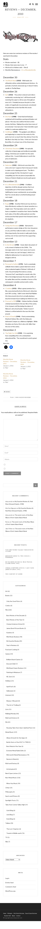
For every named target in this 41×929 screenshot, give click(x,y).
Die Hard (8, 116)
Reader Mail (7, 915)
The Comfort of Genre (13, 574)
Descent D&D (11, 664)
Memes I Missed (11, 701)
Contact (18, 915)
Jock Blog (9, 814)
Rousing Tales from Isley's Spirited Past (19, 728)
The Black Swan (10, 80)
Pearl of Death (10, 316)
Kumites (9, 632)
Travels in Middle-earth (14, 833)
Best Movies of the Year (14, 620)
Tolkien (7, 823)
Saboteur (8, 165)
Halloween (9, 691)
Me (6, 722)
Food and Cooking (11, 649)
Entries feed (9, 882)
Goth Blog (9, 810)
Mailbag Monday (10, 713)
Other (7, 788)
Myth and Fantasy (11, 763)
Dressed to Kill (10, 301)
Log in (7, 878)
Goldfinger (9, 132)
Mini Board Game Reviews (14, 668)
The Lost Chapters (12, 829)
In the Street (9, 245)
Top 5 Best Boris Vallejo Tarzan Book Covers (19, 550)
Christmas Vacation (12, 148)
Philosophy (9, 792)
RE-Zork (9, 677)
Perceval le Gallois (11, 264)
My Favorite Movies (12, 641)
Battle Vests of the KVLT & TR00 (17, 742)
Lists (7, 709)
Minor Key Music (11, 783)
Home (4, 913)
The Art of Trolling (12, 705)
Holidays (8, 681)
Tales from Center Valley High (15, 805)
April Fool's (10, 686)
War (6, 842)
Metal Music (9, 732)
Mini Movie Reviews (23, 397)
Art (6, 591)
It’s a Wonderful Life (29, 70)
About (13, 915)
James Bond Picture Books (15, 628)
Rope (7, 204)
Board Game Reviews (31, 913)
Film (12, 397)
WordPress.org (10, 891)
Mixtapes (9, 913)
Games (7, 654)
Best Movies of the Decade (15, 615)
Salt (6, 95)
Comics (7, 605)
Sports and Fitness (11, 796)
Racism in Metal (11, 759)
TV (6, 837)
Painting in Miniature (13, 672)
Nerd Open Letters (11, 773)
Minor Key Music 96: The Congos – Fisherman (18, 556)
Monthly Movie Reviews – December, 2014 (27, 362)
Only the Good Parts (13, 601)
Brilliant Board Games (13, 659)
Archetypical (10, 769)
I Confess (8, 288)
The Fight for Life (11, 333)
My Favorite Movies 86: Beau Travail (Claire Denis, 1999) (18, 562)
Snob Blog (9, 819)
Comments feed (10, 887)
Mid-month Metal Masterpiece (16, 755)
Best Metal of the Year (13, 746)
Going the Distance (12, 225)
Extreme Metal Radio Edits (15, 750)
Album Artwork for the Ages (15, 738)
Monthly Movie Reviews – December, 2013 (10, 376)
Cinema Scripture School (14, 624)
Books (7, 595)
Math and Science (11, 718)
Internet (8, 695)
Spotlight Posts (10, 800)
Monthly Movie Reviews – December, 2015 (10, 361)
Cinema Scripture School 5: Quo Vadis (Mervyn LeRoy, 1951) (19, 568)
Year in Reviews (11, 645)
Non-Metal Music (11, 778)
